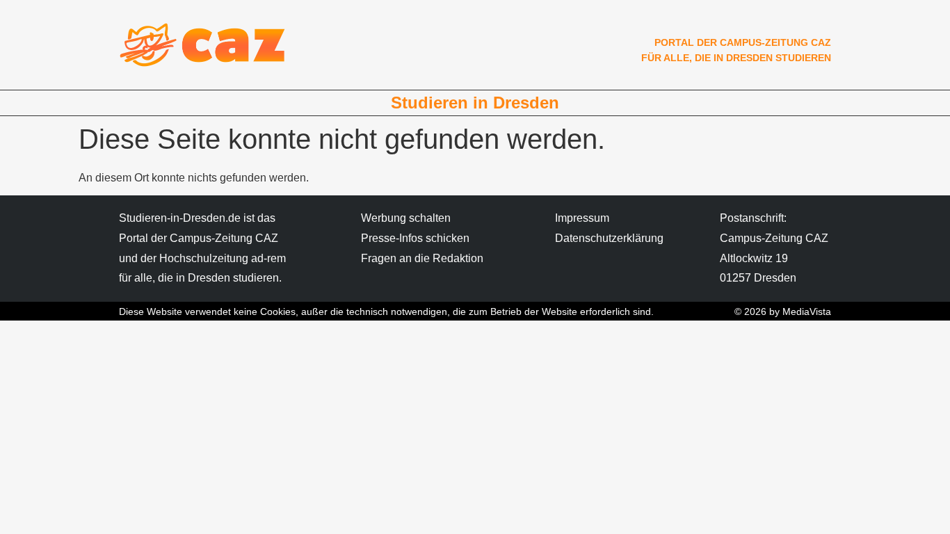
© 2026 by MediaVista (782, 311)
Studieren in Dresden (475, 102)
